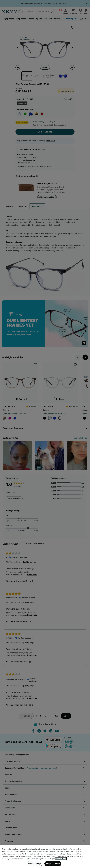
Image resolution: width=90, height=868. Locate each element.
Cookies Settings (34, 864)
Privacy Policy (60, 859)
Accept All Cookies (53, 864)
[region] (45, 856)
